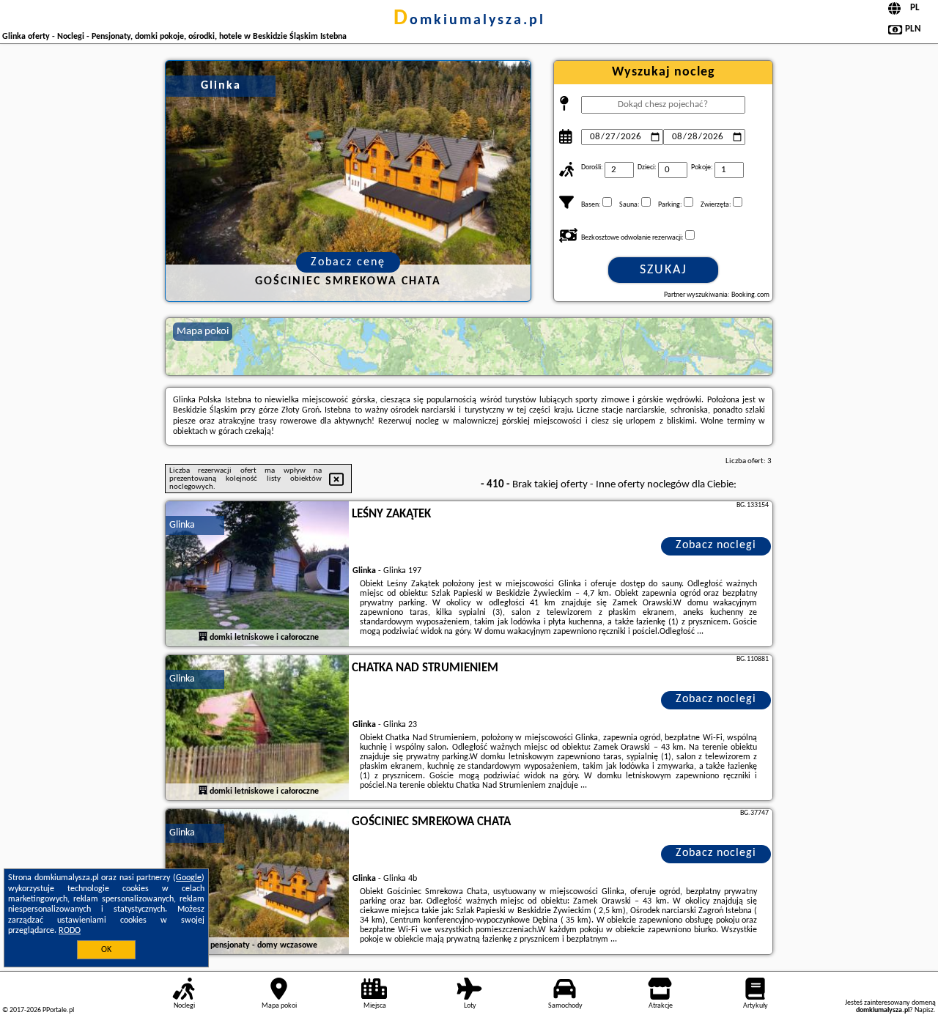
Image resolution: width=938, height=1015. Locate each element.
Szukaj (663, 270)
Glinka (182, 525)
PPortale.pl (58, 1010)
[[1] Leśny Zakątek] (257, 574)
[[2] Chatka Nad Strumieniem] (257, 728)
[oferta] (203, 636)
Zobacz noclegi (716, 545)
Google (189, 878)
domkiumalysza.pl (469, 20)
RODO (70, 930)
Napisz (924, 1010)
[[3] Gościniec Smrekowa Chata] (257, 882)
